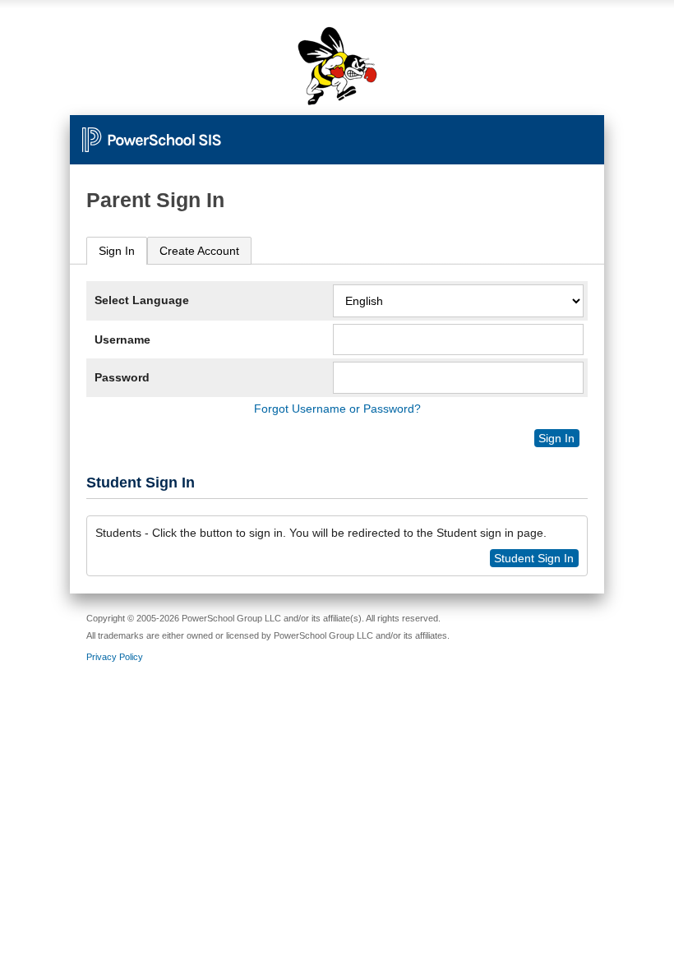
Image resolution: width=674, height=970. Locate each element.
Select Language (142, 300)
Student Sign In (534, 558)
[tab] (116, 251)
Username (122, 339)
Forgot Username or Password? (337, 408)
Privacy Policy (114, 657)
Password (122, 377)
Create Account (199, 250)
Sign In (117, 250)
